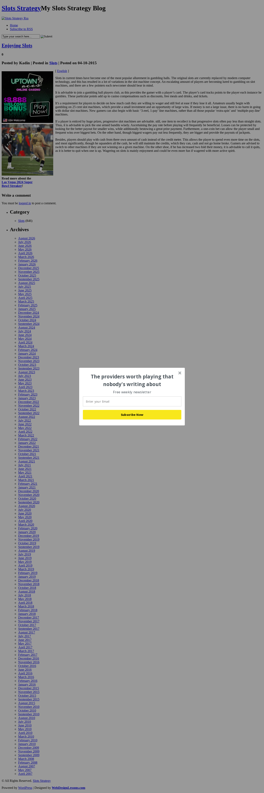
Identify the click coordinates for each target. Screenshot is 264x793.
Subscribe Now (132, 415)
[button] (132, 380)
